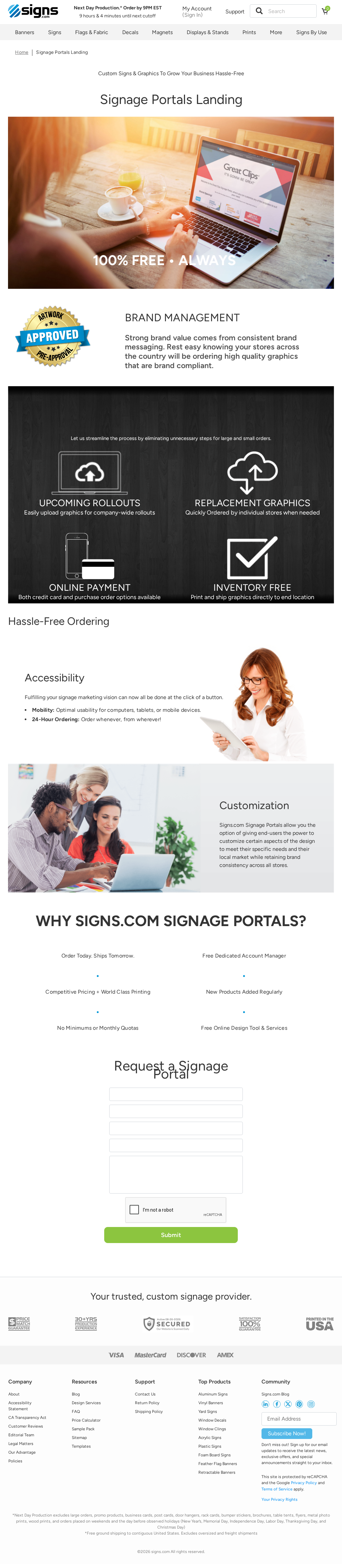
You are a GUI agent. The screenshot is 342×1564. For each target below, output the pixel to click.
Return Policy (147, 1403)
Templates (81, 1446)
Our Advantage (22, 1452)
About (14, 1394)
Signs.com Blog (275, 1394)
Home (21, 52)
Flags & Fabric (91, 32)
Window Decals (212, 1420)
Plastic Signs (209, 1446)
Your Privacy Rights (280, 1499)
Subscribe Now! (287, 1433)
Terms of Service (277, 1489)
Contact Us (145, 1394)
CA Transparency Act (27, 1417)
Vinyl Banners (210, 1403)
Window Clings (212, 1429)
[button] (261, 11)
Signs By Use (311, 32)
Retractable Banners (216, 1472)
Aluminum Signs (213, 1394)
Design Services (86, 1403)
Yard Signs (207, 1411)
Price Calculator (86, 1420)
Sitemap (79, 1437)
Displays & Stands (207, 32)
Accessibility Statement (19, 1406)
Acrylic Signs (209, 1437)
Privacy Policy (304, 1482)
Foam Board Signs (214, 1455)
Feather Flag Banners (217, 1463)
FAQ (76, 1411)
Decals (130, 32)
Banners (24, 32)
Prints (249, 32)
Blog (76, 1394)
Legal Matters (20, 1443)
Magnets (162, 32)
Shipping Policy (149, 1411)
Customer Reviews (25, 1426)
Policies (15, 1461)
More (276, 32)
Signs (54, 32)
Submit (171, 1235)
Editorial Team (21, 1435)
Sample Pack (83, 1429)
